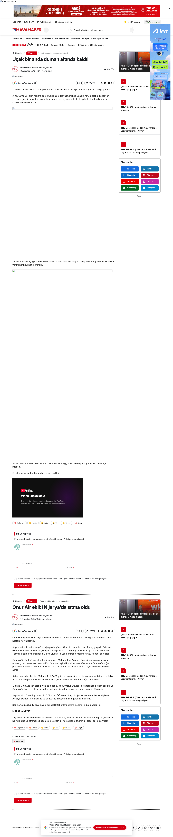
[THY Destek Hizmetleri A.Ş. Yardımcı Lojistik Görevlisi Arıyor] (139, 124)
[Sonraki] (31, 44)
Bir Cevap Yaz (23, 533)
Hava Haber (26, 67)
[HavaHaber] (27, 30)
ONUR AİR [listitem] (18, 741)
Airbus (63, 89)
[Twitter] (139, 828)
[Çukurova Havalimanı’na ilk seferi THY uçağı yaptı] (139, 82)
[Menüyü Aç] (46, 30)
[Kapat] (170, 9)
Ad (16, 568)
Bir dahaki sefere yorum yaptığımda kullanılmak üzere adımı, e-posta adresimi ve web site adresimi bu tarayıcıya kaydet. (62, 579)
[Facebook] (133, 828)
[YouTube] (151, 828)
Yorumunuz (27, 545)
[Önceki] (28, 44)
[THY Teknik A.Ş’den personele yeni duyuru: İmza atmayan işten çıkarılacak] (139, 145)
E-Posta (70, 568)
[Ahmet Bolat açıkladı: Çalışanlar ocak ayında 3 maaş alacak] (139, 62)
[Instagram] (145, 828)
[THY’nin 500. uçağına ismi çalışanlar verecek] (139, 103)
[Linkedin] (158, 828)
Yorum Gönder (22, 585)
